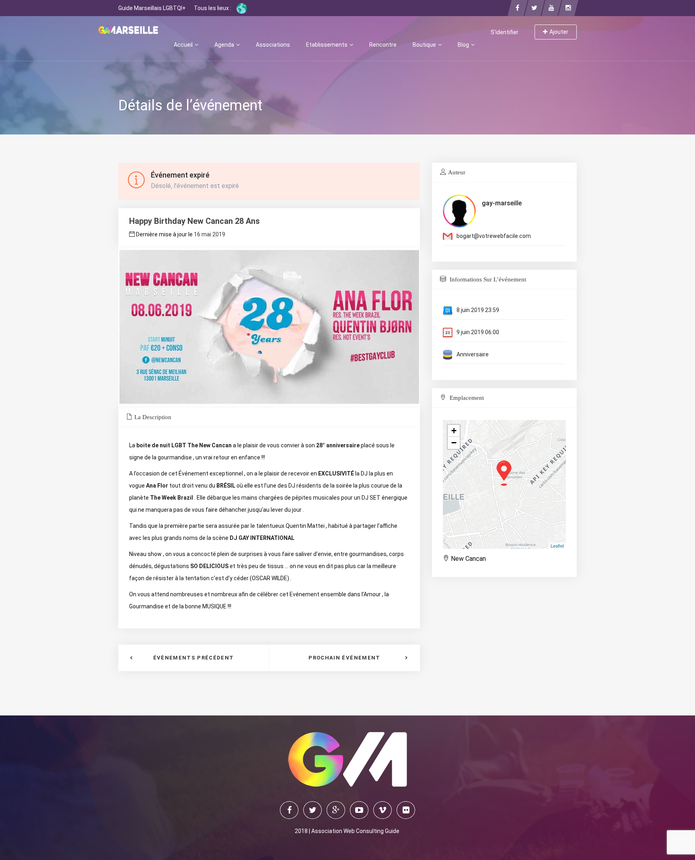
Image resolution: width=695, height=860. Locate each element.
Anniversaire (472, 354)
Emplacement (466, 398)
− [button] (453, 443)
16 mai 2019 (209, 234)
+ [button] (453, 431)
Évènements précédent (193, 658)
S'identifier (504, 32)
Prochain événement (344, 658)
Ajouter (558, 32)
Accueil (184, 44)
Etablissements (327, 44)
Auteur (456, 172)
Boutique (425, 44)
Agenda (224, 44)
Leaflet (557, 545)
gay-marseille (502, 203)
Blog (464, 44)
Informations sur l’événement (487, 279)
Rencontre (383, 44)
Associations (273, 44)
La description (152, 417)
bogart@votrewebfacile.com (493, 236)
